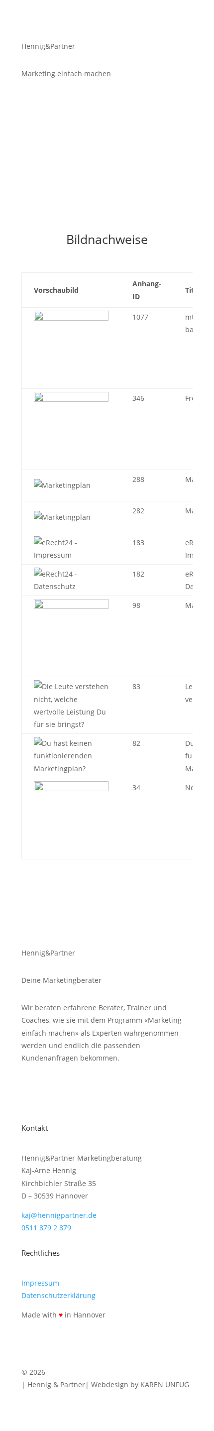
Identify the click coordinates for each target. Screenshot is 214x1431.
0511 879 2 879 (46, 1227)
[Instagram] (100, 1095)
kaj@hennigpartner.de (59, 1215)
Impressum (40, 1283)
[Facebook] (79, 1095)
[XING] (58, 1095)
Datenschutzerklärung (58, 1295)
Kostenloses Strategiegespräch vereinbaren (101, 123)
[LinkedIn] (37, 1095)
